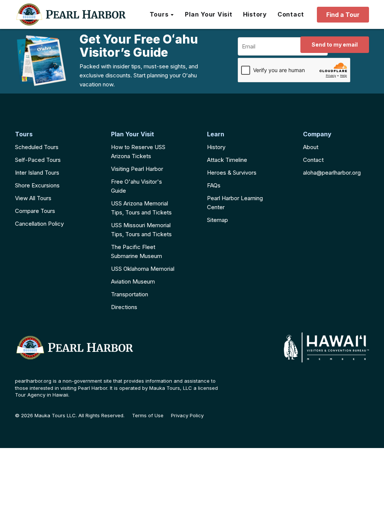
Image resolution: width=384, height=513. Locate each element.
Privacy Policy (187, 415)
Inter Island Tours (37, 172)
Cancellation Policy (39, 223)
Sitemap (217, 219)
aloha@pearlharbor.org (332, 172)
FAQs (213, 185)
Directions (124, 307)
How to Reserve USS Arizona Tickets (138, 151)
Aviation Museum (133, 281)
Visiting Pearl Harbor (137, 168)
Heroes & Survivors (231, 172)
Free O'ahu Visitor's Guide (136, 186)
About (310, 147)
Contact (313, 159)
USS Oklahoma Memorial (142, 268)
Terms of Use (148, 415)
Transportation (129, 294)
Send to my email (335, 44)
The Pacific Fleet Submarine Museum (136, 251)
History (216, 147)
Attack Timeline (227, 159)
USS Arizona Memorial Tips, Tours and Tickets (141, 208)
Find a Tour (343, 14)
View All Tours (33, 198)
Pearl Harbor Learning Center (235, 203)
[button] (162, 14)
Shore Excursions (37, 185)
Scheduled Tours (36, 147)
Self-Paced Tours (38, 159)
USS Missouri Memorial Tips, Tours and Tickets (141, 230)
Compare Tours (35, 210)
